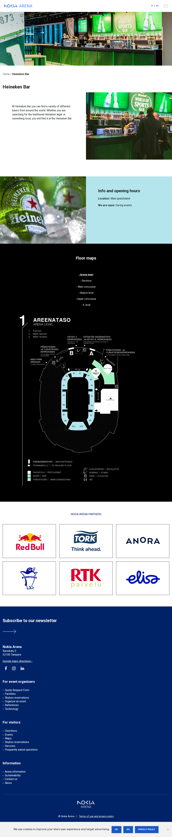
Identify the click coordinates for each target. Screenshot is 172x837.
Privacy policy (146, 829)
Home (6, 74)
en (157, 6)
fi (152, 6)
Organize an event (15, 701)
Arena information (15, 771)
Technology (11, 709)
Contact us (11, 779)
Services (10, 746)
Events (9, 734)
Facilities (10, 693)
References (12, 705)
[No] (167, 829)
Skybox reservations (17, 697)
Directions (11, 730)
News (8, 783)
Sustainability (13, 775)
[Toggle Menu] (165, 5)
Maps (8, 738)
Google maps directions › (17, 661)
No (128, 829)
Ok (116, 829)
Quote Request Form (17, 690)
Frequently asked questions (21, 749)
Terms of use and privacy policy (96, 816)
